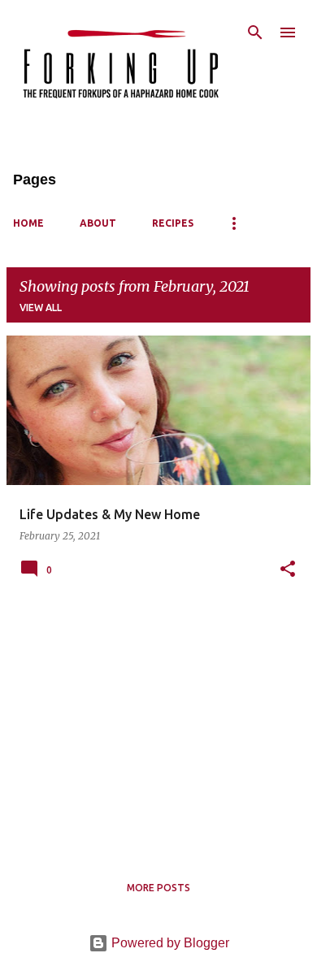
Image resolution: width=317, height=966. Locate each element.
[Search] (255, 32)
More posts (158, 887)
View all (41, 307)
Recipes (172, 223)
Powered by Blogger (168, 943)
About (98, 223)
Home (28, 223)
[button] (287, 570)
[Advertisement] (158, 727)
